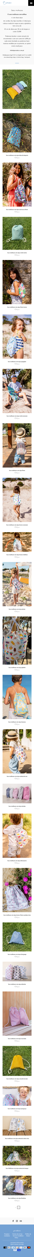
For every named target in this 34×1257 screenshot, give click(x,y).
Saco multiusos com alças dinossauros (17, 860)
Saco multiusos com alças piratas (17, 609)
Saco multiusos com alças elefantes (17, 984)
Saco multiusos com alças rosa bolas (17, 1038)
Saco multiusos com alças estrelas (17, 806)
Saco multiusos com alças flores (17, 470)
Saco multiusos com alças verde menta (17, 252)
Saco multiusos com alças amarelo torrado (17, 1079)
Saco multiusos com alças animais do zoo (17, 776)
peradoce (17, 1230)
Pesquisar (7, 1234)
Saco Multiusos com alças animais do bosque (17, 1168)
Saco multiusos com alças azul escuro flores (17, 209)
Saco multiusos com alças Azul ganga (17, 954)
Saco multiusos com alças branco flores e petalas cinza (17, 915)
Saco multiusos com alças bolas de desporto (17, 155)
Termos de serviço (17, 1234)
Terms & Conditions (18, 1236)
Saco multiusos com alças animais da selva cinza (17, 1138)
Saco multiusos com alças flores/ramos (17, 307)
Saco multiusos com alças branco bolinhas (17, 554)
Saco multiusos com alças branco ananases (17, 525)
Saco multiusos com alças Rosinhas (17, 1198)
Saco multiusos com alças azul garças (17, 1108)
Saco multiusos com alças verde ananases (17, 416)
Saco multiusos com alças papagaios (17, 361)
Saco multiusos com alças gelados (17, 667)
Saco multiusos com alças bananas (17, 722)
